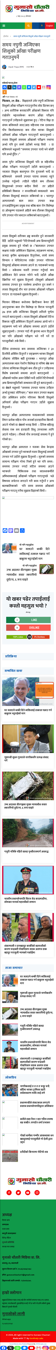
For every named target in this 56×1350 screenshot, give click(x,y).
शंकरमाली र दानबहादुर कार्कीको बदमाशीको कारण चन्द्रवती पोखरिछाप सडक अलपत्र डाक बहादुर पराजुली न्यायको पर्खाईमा (25, 949)
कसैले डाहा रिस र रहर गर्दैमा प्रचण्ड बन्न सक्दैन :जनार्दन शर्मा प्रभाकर (36, 1121)
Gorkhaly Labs (36, 1338)
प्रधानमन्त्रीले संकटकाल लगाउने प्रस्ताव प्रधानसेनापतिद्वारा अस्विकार (36, 1104)
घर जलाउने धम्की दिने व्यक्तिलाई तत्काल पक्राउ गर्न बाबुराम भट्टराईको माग (28, 712)
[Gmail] (43, 87)
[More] (4, 92)
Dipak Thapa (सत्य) (16, 67)
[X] (9, 87)
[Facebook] (4, 87)
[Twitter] (34, 87)
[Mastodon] (19, 87)
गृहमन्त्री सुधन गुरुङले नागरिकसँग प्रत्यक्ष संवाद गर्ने (26, 759)
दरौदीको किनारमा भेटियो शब (34, 1152)
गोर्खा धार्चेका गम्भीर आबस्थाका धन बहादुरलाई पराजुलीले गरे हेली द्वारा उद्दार (37, 1138)
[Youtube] (39, 87)
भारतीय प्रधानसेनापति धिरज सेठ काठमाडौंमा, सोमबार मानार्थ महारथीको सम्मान (25, 900)
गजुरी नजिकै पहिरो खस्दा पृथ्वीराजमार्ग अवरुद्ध (26, 852)
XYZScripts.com (41, 1344)
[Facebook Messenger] (29, 87)
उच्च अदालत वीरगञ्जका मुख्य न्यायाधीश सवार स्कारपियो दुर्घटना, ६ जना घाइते (25, 806)
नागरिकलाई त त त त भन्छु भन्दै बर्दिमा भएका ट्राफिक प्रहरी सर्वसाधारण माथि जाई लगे (34, 1089)
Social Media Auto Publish (18, 1344)
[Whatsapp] (24, 87)
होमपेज (6, 36)
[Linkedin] (14, 87)
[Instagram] (48, 87)
